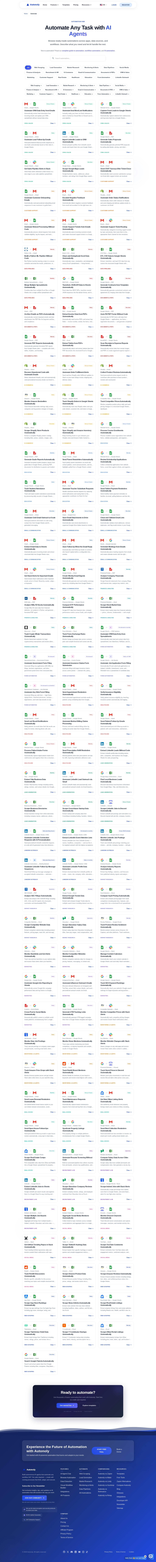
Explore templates (89, 1405)
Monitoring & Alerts (92, 67)
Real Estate (62, 77)
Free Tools (121, 1477)
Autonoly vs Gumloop (106, 1485)
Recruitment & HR (52, 72)
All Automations (85, 1493)
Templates (66, 5)
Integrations (64, 1491)
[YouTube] (79, 1551)
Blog (118, 1489)
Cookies (131, 1552)
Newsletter (121, 1504)
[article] (40, 113)
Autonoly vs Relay (105, 1495)
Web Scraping (39, 67)
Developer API (122, 1500)
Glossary (120, 1493)
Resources (86, 5)
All (28, 67)
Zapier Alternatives (124, 1481)
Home (45, 5)
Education (88, 77)
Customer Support (46, 77)
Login (114, 5)
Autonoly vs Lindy (104, 1481)
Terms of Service (66, 1537)
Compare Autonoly (124, 1485)
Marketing (30, 77)
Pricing (75, 5)
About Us (63, 1518)
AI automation (109, 51)
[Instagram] (83, 1551)
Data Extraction (66, 1481)
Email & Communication (87, 72)
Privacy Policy (65, 1534)
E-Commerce (68, 72)
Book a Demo (119, 1450)
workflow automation (92, 51)
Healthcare (75, 77)
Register (125, 5)
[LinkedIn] (75, 1551)
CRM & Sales (124, 72)
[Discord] (71, 1551)
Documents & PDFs (108, 72)
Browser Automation (68, 1477)
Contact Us (64, 1526)
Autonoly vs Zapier (105, 1474)
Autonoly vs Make (104, 1477)
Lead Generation (56, 67)
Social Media (124, 67)
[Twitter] (67, 1551)
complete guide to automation (73, 51)
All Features (65, 1495)
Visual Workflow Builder (66, 1486)
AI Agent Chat (65, 1474)
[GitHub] (64, 1551)
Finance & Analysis (33, 72)
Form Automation (104, 77)
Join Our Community (33, 1498)
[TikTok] (87, 1551)
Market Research (73, 67)
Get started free (66, 1405)
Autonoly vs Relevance (102, 1490)
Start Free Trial (101, 1450)
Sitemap (120, 1508)
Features (54, 5)
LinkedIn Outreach (122, 77)
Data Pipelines (109, 67)
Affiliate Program (66, 1530)
